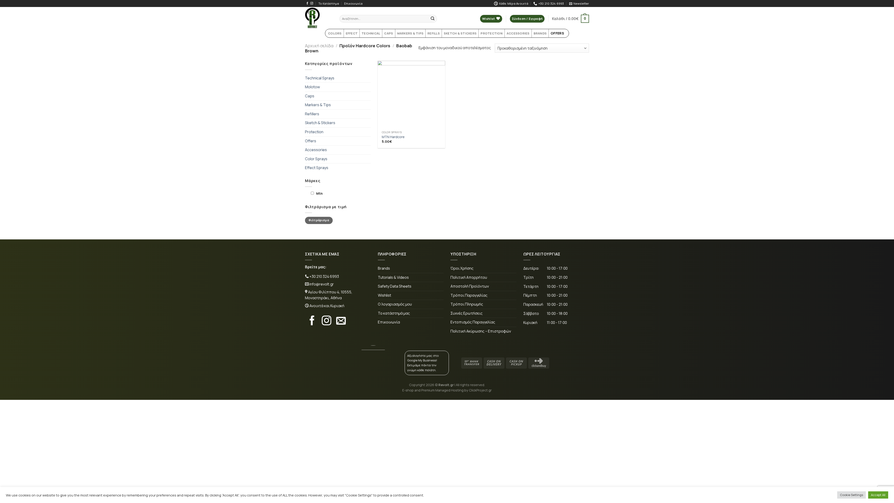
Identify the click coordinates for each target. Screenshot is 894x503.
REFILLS (433, 33)
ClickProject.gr (480, 390)
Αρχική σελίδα (319, 46)
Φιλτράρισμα (318, 220)
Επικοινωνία (353, 3)
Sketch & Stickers (320, 122)
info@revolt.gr (321, 284)
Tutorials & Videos (393, 277)
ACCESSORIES (518, 33)
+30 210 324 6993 (324, 276)
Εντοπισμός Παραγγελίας (472, 322)
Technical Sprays (319, 78)
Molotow (312, 86)
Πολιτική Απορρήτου (468, 277)
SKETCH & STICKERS (460, 33)
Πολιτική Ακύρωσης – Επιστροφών (480, 331)
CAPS (388, 33)
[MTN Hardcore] (411, 94)
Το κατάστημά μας (394, 313)
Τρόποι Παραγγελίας (469, 295)
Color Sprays (316, 158)
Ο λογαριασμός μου (395, 304)
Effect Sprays (316, 167)
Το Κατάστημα (328, 3)
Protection (314, 131)
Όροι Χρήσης (462, 268)
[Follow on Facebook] (307, 3)
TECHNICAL (371, 33)
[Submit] (433, 19)
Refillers (312, 113)
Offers (310, 140)
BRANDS (540, 33)
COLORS (335, 33)
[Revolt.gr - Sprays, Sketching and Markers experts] (318, 18)
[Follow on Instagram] (311, 3)
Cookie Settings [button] (851, 495)
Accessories (316, 149)
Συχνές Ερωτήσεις (466, 313)
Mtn (319, 193)
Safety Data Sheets (394, 286)
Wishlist (384, 295)
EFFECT (352, 33)
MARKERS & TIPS (410, 33)
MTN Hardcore (393, 137)
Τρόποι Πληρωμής (466, 304)
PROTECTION (492, 33)
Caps (309, 96)
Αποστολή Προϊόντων (469, 286)
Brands (384, 268)
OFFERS (557, 33)
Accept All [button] (878, 495)
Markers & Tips (318, 104)
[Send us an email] (341, 321)
